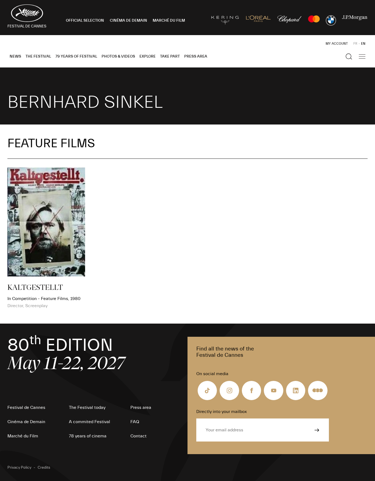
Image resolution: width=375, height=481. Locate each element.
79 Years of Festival (76, 56)
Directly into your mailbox (221, 411)
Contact (138, 436)
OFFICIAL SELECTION (85, 20)
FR (355, 44)
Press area (195, 56)
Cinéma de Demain (26, 421)
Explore (147, 56)
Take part (170, 56)
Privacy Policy (19, 467)
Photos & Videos (118, 56)
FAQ (134, 421)
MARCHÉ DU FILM (169, 20)
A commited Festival (89, 421)
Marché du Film (22, 436)
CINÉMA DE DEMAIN (128, 20)
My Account (337, 44)
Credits (44, 467)
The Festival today (87, 407)
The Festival (38, 56)
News (15, 56)
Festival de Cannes (26, 407)
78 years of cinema (88, 436)
